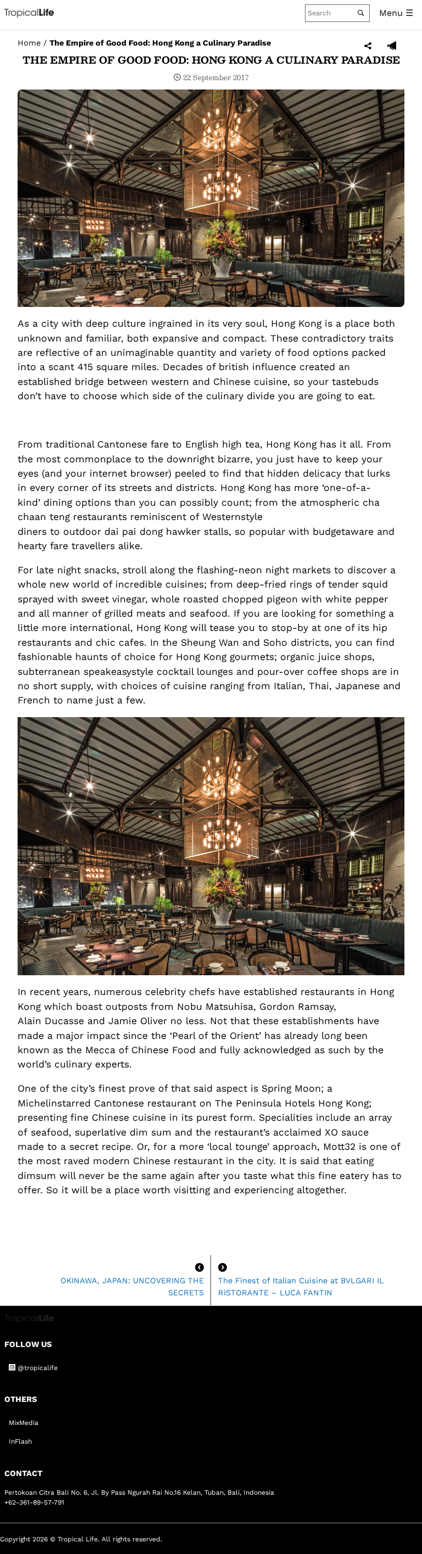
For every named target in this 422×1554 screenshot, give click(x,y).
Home (29, 42)
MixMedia (23, 1423)
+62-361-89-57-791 (34, 1502)
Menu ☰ (396, 13)
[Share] (368, 46)
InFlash (20, 1441)
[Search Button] (360, 12)
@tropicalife (36, 1368)
